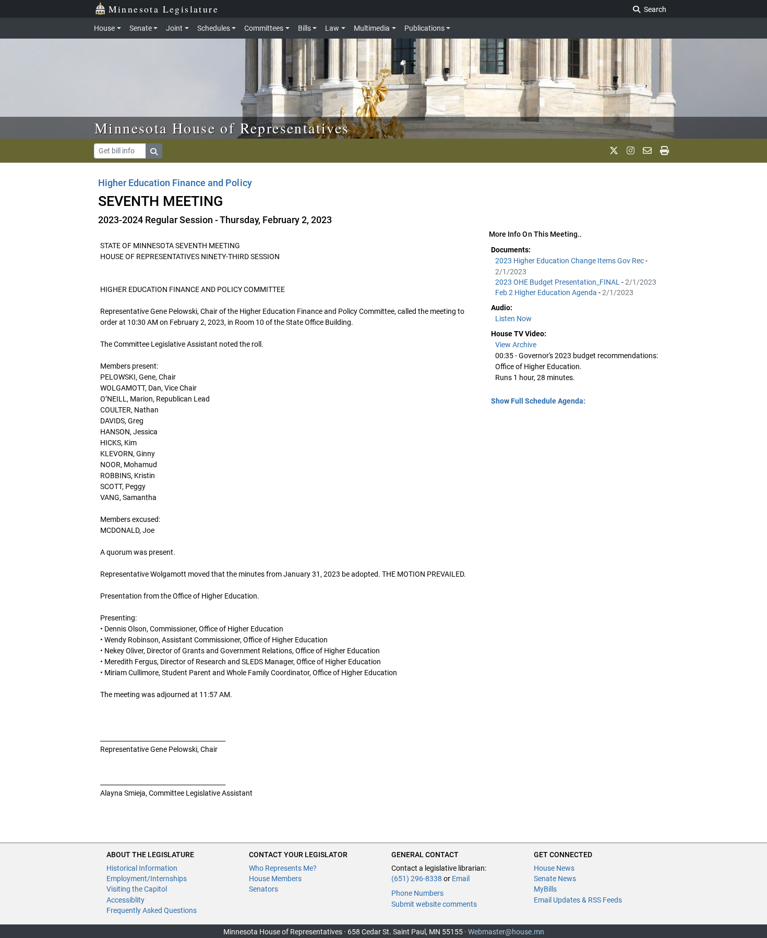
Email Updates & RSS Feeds (578, 900)
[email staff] (647, 151)
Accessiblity (125, 900)
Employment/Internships (146, 878)
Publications (424, 28)
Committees (263, 28)
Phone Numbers (417, 893)
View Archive (515, 344)
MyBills (545, 889)
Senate (140, 28)
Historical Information (141, 868)
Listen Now (513, 318)
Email (461, 878)
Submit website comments (434, 904)
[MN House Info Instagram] (630, 151)
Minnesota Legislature (164, 9)
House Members (275, 878)
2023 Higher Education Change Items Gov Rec (570, 261)
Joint (174, 28)
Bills (304, 28)
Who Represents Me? (283, 868)
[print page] (664, 151)
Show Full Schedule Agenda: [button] (538, 401)
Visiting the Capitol (136, 889)
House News (554, 868)
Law (332, 28)
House (104, 28)
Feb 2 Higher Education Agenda (546, 292)
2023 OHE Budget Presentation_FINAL (558, 282)
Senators (263, 889)
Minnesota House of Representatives (222, 128)
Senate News (555, 878)
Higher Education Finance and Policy (175, 182)
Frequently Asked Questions (151, 910)
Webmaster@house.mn (506, 932)
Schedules (213, 28)
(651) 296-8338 (416, 878)
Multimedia (372, 28)
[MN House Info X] (613, 151)
